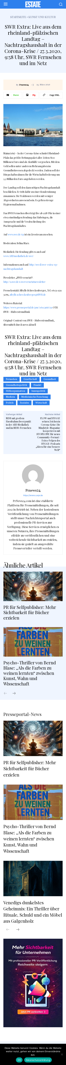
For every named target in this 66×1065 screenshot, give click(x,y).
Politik (10, 402)
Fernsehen (11, 379)
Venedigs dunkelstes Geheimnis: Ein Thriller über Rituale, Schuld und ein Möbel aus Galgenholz (32, 912)
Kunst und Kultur (42, 17)
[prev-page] (7, 693)
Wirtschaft (41, 402)
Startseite (18, 17)
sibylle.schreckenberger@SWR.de (28, 294)
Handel (37, 385)
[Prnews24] (33, 475)
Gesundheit (49, 379)
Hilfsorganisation (15, 391)
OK (19, 1060)
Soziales (24, 402)
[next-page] (15, 693)
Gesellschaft (30, 379)
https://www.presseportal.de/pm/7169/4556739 (27, 307)
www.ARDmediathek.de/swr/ (18, 256)
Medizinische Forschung (34, 396)
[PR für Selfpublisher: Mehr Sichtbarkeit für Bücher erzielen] (33, 586)
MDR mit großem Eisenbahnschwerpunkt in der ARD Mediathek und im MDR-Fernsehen (18, 423)
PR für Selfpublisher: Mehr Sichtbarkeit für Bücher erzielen (29, 612)
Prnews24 (24, 85)
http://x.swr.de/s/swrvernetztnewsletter (24, 281)
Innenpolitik (38, 391)
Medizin (10, 396)
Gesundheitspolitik (16, 385)
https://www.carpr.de (33, 495)
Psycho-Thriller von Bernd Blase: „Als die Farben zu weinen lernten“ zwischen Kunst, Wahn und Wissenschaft (29, 673)
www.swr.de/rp (16, 234)
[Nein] (61, 1054)
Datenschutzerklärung (38, 1060)
